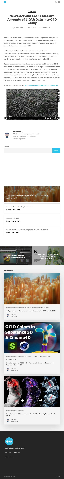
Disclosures (9, 457)
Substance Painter (11, 359)
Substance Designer (45, 356)
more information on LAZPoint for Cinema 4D (41, 85)
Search (6, 147)
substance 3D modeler (31, 356)
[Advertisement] (32, 169)
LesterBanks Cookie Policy (14, 448)
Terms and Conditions (13, 452)
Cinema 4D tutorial (37, 307)
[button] (59, 2)
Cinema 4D (32, 11)
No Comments (45, 28)
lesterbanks (18, 28)
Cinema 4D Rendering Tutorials (22, 307)
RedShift (46, 307)
